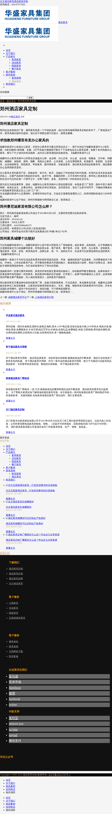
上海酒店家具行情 (44, 297)
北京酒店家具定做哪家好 (19, 507)
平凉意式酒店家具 (15, 315)
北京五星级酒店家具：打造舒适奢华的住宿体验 (30, 490)
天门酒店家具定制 (15, 409)
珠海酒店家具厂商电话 (17, 378)
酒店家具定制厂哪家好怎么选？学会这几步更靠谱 (31, 540)
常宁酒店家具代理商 (16, 347)
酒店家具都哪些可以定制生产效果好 (24, 523)
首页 (2, 101)
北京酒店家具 (7, 1)
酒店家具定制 (21, 1)
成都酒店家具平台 (17, 297)
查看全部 (4, 553)
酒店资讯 (11, 101)
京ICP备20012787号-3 (59, 774)
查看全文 (10, 338)
